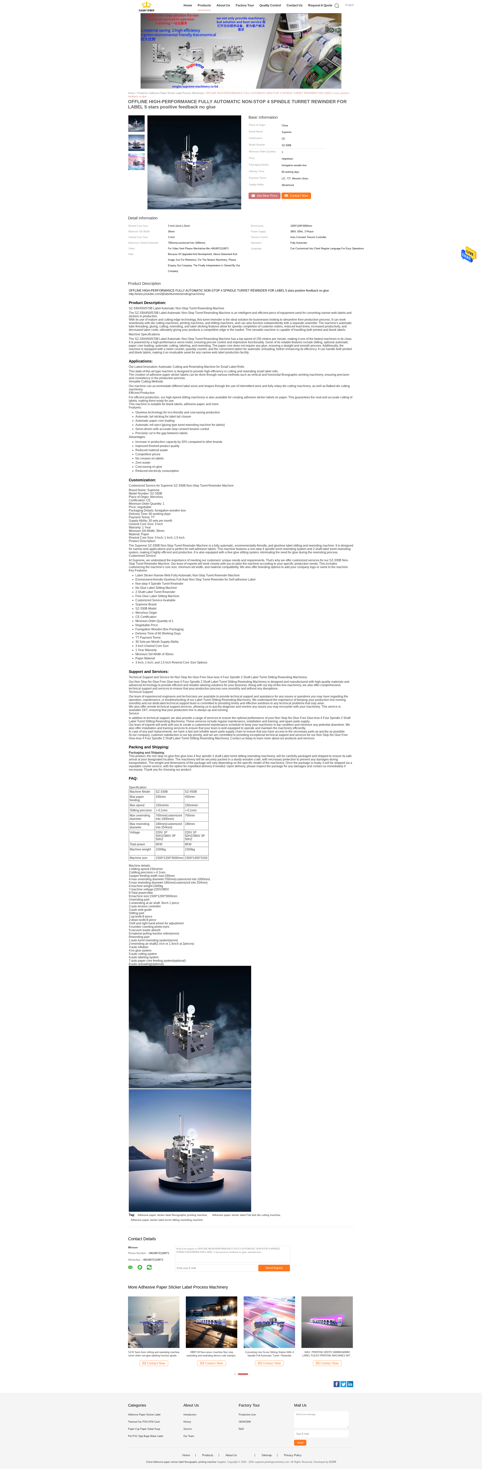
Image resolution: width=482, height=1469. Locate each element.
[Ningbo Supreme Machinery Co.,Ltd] (146, 7)
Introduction (189, 1414)
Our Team (188, 1436)
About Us (223, 5)
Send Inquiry (274, 1267)
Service (187, 1429)
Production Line (247, 1414)
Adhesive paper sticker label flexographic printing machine (172, 1214)
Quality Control (270, 5)
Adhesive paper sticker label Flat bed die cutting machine (246, 1214)
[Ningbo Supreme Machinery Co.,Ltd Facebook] (337, 1384)
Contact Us (295, 5)
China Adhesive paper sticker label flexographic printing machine (181, 1462)
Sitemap (267, 1455)
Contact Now (298, 195)
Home (188, 5)
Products (204, 5)
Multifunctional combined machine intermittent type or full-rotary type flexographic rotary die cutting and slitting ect (269, 1354)
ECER (332, 1462)
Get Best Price (267, 195)
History (187, 1421)
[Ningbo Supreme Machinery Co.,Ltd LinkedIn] (350, 1384)
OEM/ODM (245, 1421)
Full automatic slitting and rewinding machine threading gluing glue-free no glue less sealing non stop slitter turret (327, 1354)
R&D (241, 1429)
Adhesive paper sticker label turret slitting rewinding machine (167, 1219)
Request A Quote (320, 5)
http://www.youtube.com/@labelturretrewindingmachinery (167, 294)
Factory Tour (245, 5)
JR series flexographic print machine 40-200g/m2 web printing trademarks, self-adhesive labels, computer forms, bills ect (154, 1354)
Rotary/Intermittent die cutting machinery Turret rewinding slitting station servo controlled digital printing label (211, 1354)
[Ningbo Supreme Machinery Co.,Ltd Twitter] (343, 1384)
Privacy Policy (293, 1455)
